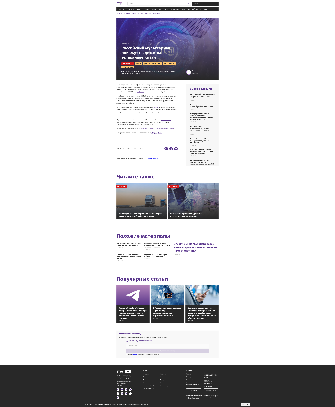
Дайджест (132, 340)
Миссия (188, 374)
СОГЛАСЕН (245, 404)
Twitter (172, 129)
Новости (119, 13)
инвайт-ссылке (166, 120)
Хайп (183, 9)
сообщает (140, 92)
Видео (134, 13)
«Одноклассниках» (161, 129)
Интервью (127, 13)
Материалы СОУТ (209, 386)
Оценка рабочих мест (192, 380)
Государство (156, 9)
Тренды (166, 9)
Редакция (189, 377)
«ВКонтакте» (143, 129)
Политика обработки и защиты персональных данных (210, 375)
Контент (147, 9)
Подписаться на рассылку (167, 351)
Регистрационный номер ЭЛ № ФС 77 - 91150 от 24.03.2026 (124, 383)
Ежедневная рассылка (145, 340)
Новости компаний (148, 389)
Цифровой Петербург (195, 9)
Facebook (151, 129)
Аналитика (148, 13)
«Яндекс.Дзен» (156, 133)
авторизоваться (152, 159)
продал (156, 107)
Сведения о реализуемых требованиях (208, 381)
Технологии (175, 9)
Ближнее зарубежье (166, 386)
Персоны (131, 9)
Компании (122, 9)
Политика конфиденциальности (192, 383)
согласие (134, 354)
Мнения (140, 13)
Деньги (139, 9)
